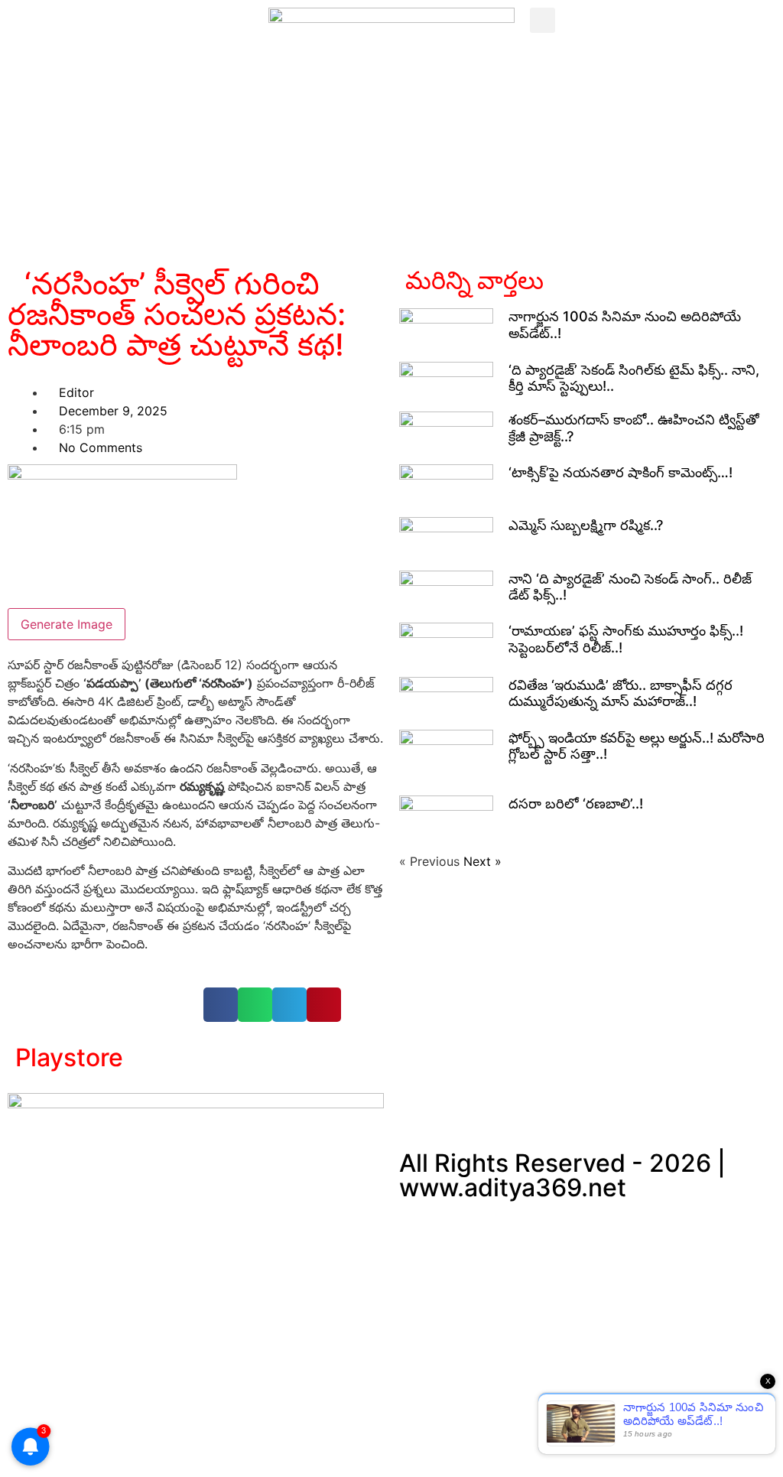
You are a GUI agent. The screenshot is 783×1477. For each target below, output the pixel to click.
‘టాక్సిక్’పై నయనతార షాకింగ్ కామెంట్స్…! (620, 472)
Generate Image (66, 624)
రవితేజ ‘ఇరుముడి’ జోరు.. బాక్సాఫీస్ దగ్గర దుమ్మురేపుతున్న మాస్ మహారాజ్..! (620, 693)
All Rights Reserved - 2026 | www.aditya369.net (562, 1175)
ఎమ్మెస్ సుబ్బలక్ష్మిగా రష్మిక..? (585, 525)
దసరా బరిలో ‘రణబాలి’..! (575, 803)
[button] (542, 20)
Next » (482, 861)
